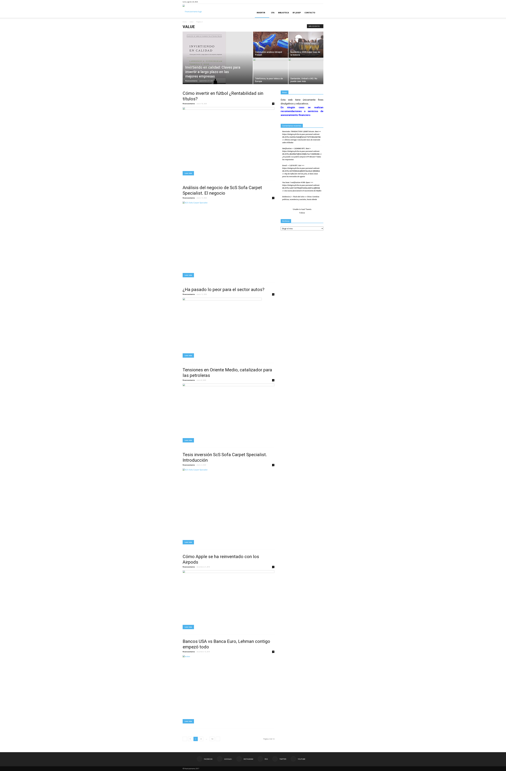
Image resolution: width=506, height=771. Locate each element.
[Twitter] (317, 2)
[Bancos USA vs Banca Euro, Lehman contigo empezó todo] (228, 685)
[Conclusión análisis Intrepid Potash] (270, 45)
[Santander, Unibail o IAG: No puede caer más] (305, 67)
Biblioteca (283, 12)
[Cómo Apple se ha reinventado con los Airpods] (228, 596)
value (191, 22)
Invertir (261, 12)
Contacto (310, 12)
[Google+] (304, 2)
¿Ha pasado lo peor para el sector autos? (223, 289)
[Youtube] (321, 2)
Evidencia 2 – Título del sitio (293, 196)
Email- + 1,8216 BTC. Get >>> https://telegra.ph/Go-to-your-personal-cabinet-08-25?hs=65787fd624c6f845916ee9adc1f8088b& (301, 168)
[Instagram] (308, 2)
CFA (272, 12)
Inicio (185, 22)
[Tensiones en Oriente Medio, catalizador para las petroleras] (228, 409)
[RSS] (313, 2)
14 (212, 739)
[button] (320, 13)
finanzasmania (191, 81)
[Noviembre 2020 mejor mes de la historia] (305, 45)
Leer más (188, 173)
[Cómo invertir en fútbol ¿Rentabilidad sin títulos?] (228, 137)
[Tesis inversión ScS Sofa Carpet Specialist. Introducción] (228, 502)
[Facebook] (300, 2)
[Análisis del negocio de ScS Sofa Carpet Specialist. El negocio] (228, 235)
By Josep (297, 12)
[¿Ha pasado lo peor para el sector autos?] (228, 324)
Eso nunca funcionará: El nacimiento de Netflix (302, 190)
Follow (302, 212)
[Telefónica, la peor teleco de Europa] (270, 69)
